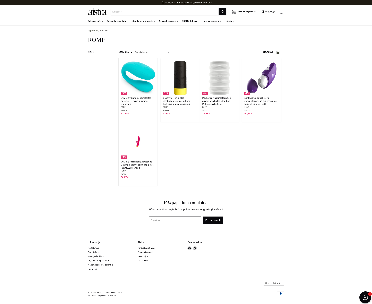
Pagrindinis (93, 30)
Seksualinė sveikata (117, 21)
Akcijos (230, 21)
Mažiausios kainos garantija (100, 264)
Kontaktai (92, 269)
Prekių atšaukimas (96, 256)
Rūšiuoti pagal (125, 52)
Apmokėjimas (94, 252)
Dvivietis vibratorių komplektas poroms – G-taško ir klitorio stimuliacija (136, 101)
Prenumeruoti (213, 220)
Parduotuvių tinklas (146, 248)
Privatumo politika (95, 292)
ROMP (123, 107)
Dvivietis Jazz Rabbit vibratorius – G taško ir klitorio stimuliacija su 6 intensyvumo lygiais (137, 164)
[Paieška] (222, 11)
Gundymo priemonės (143, 21)
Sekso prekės (94, 21)
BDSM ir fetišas (189, 21)
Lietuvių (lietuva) (272, 283)
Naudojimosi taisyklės (114, 292)
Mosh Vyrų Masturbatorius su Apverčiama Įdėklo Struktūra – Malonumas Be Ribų (217, 101)
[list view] (282, 52)
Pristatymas (93, 248)
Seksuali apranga (167, 21)
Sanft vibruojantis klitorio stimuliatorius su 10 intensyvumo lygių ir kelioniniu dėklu (260, 101)
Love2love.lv (143, 260)
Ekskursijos (143, 256)
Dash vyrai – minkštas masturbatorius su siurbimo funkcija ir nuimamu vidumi (176, 101)
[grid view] (278, 52)
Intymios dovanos (212, 21)
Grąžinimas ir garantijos (99, 260)
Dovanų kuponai (145, 252)
